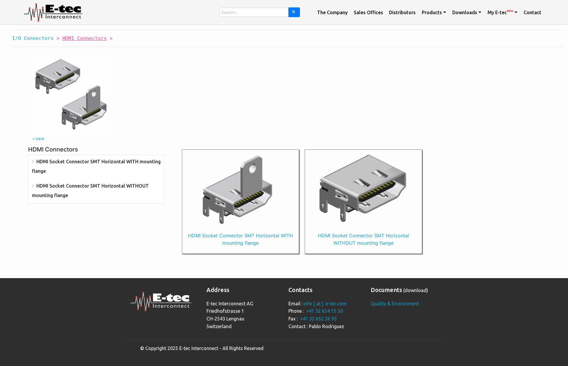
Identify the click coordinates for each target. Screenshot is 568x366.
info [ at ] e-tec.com (325, 303)
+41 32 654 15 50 (324, 311)
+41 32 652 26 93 (318, 318)
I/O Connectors (33, 38)
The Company (332, 12)
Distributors (402, 12)
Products (432, 12)
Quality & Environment (395, 303)
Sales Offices (368, 12)
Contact (532, 12)
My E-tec (500, 12)
